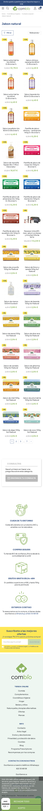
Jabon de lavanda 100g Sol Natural (32, 302)
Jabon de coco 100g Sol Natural (32, 431)
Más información (9, 795)
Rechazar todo (21, 801)
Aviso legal (21, 731)
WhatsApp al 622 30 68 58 (27, 614)
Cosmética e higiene (21, 698)
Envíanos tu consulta (23, 478)
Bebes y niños (21, 705)
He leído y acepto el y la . (21, 647)
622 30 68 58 (21, 769)
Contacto (21, 728)
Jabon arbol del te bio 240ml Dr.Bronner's (11, 62)
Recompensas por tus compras (21, 752)
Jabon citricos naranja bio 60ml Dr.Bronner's (32, 62)
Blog (22, 745)
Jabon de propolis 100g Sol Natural (11, 268)
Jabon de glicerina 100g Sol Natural (32, 367)
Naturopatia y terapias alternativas (21, 708)
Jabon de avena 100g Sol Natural (11, 335)
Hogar (21, 701)
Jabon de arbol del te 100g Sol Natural (32, 399)
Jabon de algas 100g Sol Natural (11, 431)
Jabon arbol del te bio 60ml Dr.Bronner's (11, 96)
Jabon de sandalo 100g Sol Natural (11, 367)
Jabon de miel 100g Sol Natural (11, 399)
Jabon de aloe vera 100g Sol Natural (32, 335)
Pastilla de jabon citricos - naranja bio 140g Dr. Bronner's (32, 130)
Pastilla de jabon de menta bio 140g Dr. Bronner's (32, 199)
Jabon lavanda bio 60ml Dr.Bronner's (32, 95)
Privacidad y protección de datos (21, 738)
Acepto (21, 808)
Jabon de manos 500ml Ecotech (11, 302)
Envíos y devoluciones (21, 735)
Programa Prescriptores (21, 749)
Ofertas (21, 712)
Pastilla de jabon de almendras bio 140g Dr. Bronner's (11, 199)
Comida (21, 691)
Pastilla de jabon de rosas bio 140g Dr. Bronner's (32, 165)
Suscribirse (34, 642)
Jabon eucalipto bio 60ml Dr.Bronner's (11, 129)
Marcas (21, 715)
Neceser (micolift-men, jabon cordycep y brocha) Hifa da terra (32, 234)
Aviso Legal (23, 646)
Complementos (21, 694)
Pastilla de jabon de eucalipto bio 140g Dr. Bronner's (11, 233)
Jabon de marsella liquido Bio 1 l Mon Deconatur (11, 165)
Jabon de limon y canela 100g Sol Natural (32, 269)
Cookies (21, 742)
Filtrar (9, 33)
